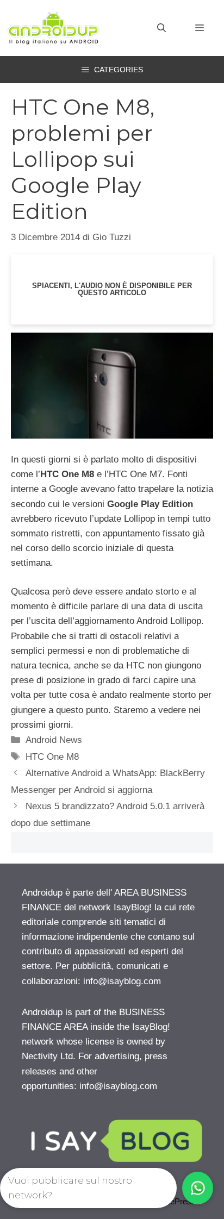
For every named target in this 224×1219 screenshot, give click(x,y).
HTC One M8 (52, 757)
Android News (54, 740)
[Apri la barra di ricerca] (161, 28)
